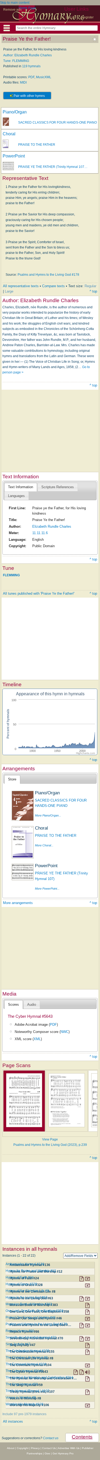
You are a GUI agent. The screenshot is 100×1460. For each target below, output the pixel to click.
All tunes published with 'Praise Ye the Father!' (38, 593)
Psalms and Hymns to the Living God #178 (48, 275)
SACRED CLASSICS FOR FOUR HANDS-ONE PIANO (57, 122)
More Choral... (44, 845)
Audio (31, 1005)
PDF (31, 77)
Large (9, 291)
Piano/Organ (15, 112)
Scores (13, 1005)
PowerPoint (14, 156)
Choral (9, 134)
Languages (16, 496)
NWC (65, 1032)
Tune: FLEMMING (16, 61)
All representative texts (21, 286)
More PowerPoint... (47, 888)
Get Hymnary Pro (63, 1453)
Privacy (35, 1448)
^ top (93, 291)
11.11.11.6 (40, 533)
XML (37, 1039)
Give (47, 1453)
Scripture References (57, 487)
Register (87, 17)
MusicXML (43, 77)
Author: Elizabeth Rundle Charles (27, 55)
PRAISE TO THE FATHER (36, 145)
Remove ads (12, 9)
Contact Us (49, 1448)
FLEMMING (11, 575)
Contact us (50, 1438)
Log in (70, 17)
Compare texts (53, 286)
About (10, 1448)
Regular (90, 286)
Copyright (23, 1448)
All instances (13, 1421)
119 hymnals (31, 66)
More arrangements (18, 903)
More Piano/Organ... (48, 815)
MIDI (23, 82)
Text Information (20, 487)
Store (12, 779)
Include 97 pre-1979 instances (24, 1414)
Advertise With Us (68, 1448)
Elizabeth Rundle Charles (51, 526)
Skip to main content (14, 3)
